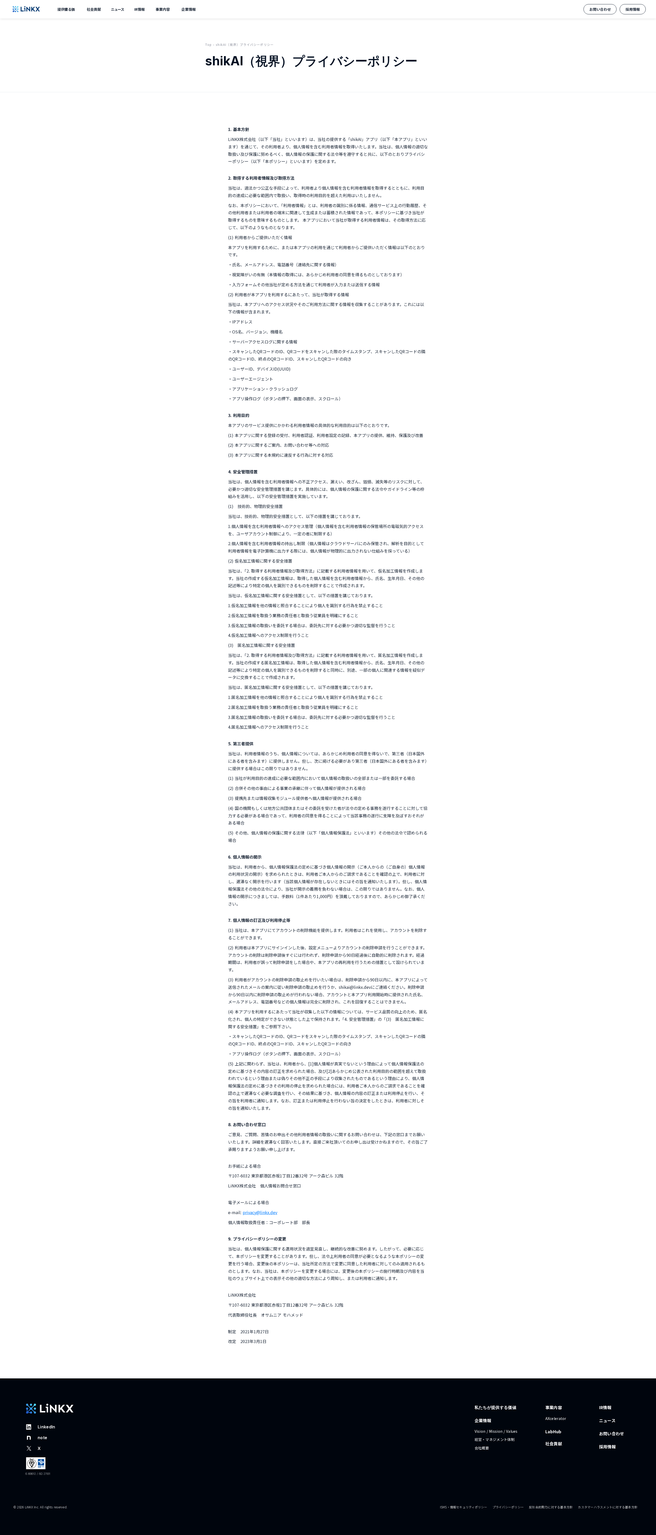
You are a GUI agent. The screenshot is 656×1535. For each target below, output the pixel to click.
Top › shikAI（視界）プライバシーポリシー (239, 44)
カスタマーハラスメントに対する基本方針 (608, 1507)
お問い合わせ (613, 1433)
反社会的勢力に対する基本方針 (551, 1507)
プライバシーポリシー (508, 1507)
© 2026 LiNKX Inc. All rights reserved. (40, 1507)
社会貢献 (553, 1443)
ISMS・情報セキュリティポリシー (463, 1507)
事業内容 (163, 9)
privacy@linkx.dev (260, 1212)
